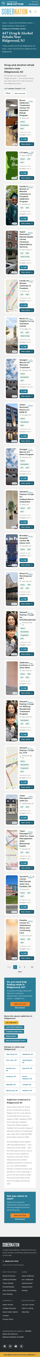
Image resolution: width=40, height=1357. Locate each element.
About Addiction (28, 1276)
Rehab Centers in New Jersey (13, 26)
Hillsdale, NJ (11, 1085)
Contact (6, 1316)
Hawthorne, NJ (11, 1069)
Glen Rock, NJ (11, 1054)
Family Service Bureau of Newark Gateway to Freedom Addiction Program (26, 194)
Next (20, 972)
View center (25, 144)
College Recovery (9, 1308)
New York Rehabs (9, 1290)
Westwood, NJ (12, 1090)
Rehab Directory (9, 1276)
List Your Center (28, 1305)
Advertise (25, 1312)
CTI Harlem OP (26, 153)
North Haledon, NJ (27, 1078)
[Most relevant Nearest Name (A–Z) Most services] (20, 93)
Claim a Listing (27, 1308)
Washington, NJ (27, 1061)
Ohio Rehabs (8, 1294)
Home (4, 23)
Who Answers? (33, 4)
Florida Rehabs (8, 1287)
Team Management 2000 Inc (26, 798)
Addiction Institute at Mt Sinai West (26, 665)
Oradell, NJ (26, 1085)
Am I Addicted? (11, 1022)
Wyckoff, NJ (27, 1068)
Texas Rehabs (8, 1283)
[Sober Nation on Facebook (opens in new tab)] (5, 1346)
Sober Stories (8, 1305)
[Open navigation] (35, 11)
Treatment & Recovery (14, 1031)
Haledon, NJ (27, 1090)
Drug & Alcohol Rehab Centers (21, 23)
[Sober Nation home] (14, 11)
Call (24, 139)
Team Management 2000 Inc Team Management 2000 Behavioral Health (27, 838)
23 (32, 967)
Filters (8, 93)
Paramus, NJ (11, 1076)
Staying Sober (11, 1036)
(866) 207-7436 (20, 1004)
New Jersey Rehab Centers (15, 1040)
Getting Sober (27, 1283)
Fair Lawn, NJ (11, 1060)
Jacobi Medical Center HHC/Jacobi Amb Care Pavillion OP (27, 881)
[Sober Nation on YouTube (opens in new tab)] (16, 1346)
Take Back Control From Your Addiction (19, 1354)
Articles (25, 1290)
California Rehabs (9, 1280)
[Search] (30, 11)
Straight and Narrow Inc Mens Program (26, 452)
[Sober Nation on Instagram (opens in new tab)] (10, 1346)
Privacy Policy (8, 1319)
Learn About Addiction (14, 1027)
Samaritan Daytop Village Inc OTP (27, 750)
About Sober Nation (10, 1312)
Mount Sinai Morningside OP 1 (26, 576)
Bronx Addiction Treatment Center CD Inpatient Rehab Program (25, 107)
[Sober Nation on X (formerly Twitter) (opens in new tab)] (21, 1346)
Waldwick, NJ (27, 1054)
